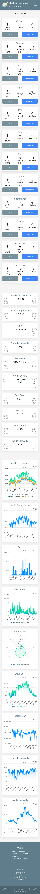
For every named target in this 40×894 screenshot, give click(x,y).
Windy (20, 875)
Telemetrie (15, 856)
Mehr (10, 34)
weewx (23, 889)
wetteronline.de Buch (20, 877)
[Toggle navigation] (35, 5)
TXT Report (29, 34)
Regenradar (20, 879)
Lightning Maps (20, 873)
